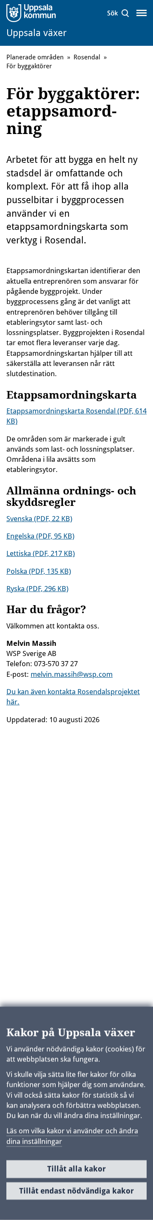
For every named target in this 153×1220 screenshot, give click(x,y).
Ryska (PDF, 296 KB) (37, 588)
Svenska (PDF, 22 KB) (39, 518)
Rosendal (87, 57)
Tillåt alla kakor (76, 1168)
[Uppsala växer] (41, 12)
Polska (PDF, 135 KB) (38, 571)
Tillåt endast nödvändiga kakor (76, 1190)
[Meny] (141, 13)
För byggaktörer (29, 66)
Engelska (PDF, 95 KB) (40, 536)
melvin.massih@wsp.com (72, 674)
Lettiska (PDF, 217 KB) (40, 553)
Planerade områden (35, 57)
